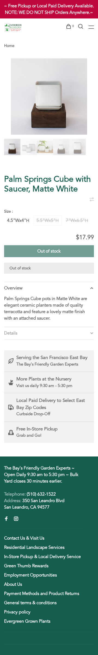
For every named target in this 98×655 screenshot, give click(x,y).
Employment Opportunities (30, 575)
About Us (13, 584)
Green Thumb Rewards (26, 566)
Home (9, 46)
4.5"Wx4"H (18, 220)
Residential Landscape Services (34, 547)
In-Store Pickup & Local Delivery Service (42, 556)
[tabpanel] (49, 96)
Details (10, 333)
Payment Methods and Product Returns (41, 593)
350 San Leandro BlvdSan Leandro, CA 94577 (34, 504)
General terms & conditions (30, 603)
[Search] (81, 27)
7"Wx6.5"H (77, 220)
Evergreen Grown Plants (27, 621)
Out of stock (49, 251)
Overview (13, 288)
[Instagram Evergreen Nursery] (16, 519)
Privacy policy (17, 612)
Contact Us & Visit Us (24, 538)
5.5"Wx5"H (47, 220)
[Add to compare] (92, 200)
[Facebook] (6, 519)
